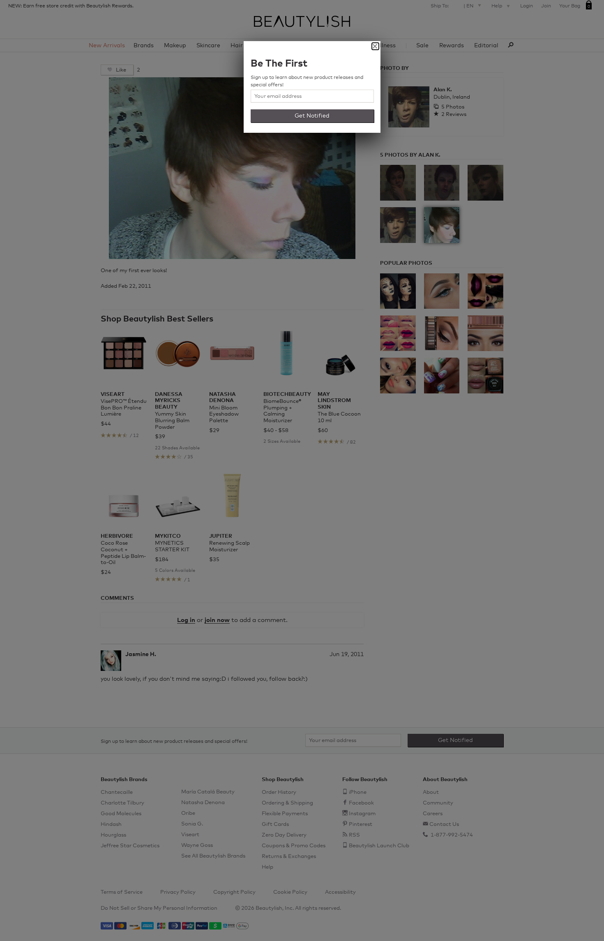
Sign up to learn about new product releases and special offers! (307, 81)
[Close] (375, 46)
